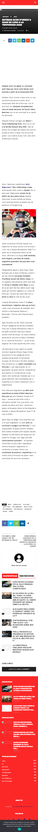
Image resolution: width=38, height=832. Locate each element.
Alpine (9, 504)
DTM (4, 625)
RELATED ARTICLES (10, 576)
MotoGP (5, 636)
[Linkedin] (19, 819)
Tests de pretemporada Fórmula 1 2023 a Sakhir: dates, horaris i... (23, 724)
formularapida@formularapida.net (22, 806)
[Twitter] (24, 819)
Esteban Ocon (17, 504)
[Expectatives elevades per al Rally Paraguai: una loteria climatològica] (7, 584)
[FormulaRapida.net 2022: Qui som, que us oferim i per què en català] (7, 734)
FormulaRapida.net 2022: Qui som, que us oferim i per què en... (24, 734)
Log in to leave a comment (19, 669)
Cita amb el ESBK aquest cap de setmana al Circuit (10, 538)
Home (2, 7)
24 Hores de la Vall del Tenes (6, 597)
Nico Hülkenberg (7, 509)
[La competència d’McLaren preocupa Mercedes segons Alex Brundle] (7, 647)
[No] (36, 826)
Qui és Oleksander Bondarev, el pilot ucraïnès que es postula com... (23, 745)
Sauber (11, 511)
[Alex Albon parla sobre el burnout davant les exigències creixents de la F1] (7, 611)
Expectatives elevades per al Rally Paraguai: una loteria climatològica (24, 688)
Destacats (9, 7)
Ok (19, 829)
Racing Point (28, 509)
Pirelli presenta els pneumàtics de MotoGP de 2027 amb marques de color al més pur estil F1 (24, 636)
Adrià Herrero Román (10, 30)
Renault (5, 511)
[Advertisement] (19, 64)
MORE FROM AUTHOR (26, 576)
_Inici (15, 17)
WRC (4, 586)
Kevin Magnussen (17, 506)
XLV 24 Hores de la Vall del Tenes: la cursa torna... (24, 697)
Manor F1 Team (28, 506)
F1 (10, 17)
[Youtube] (30, 819)
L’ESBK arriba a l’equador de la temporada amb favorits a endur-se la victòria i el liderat (28, 541)
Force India (26, 504)
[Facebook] (8, 819)
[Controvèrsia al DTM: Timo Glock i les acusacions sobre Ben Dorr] (7, 622)
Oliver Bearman (18, 509)
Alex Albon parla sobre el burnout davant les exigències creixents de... (24, 708)
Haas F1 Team (6, 506)
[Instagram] (14, 819)
